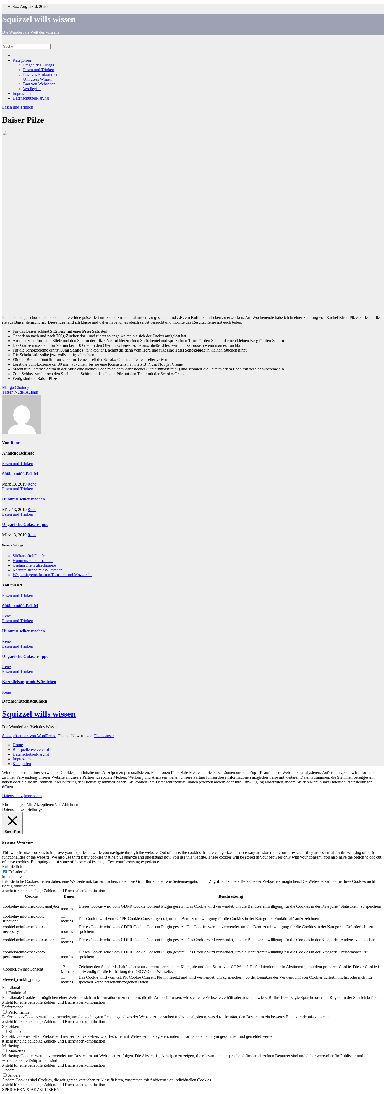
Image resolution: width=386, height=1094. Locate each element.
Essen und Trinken (38, 70)
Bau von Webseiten (39, 84)
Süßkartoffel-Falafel (20, 474)
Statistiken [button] (10, 1026)
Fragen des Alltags (38, 65)
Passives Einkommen (40, 74)
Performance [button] (12, 1007)
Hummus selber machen (23, 499)
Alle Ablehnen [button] (66, 804)
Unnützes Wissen (37, 79)
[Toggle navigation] (4, 42)
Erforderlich (18, 872)
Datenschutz (12, 795)
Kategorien (22, 60)
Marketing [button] (10, 1046)
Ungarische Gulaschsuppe (25, 524)
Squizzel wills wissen (39, 19)
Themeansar (104, 736)
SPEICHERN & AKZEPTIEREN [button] (31, 1089)
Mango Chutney (15, 387)
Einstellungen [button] (13, 804)
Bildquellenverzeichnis (31, 749)
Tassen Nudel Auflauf (20, 392)
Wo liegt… (32, 88)
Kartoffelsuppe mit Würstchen (37, 570)
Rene (15, 443)
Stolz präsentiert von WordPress (29, 736)
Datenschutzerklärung (31, 98)
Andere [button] (8, 1070)
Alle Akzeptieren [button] (40, 804)
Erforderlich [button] (12, 866)
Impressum (22, 93)
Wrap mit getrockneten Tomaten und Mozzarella (52, 574)
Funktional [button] (11, 987)
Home (18, 744)
